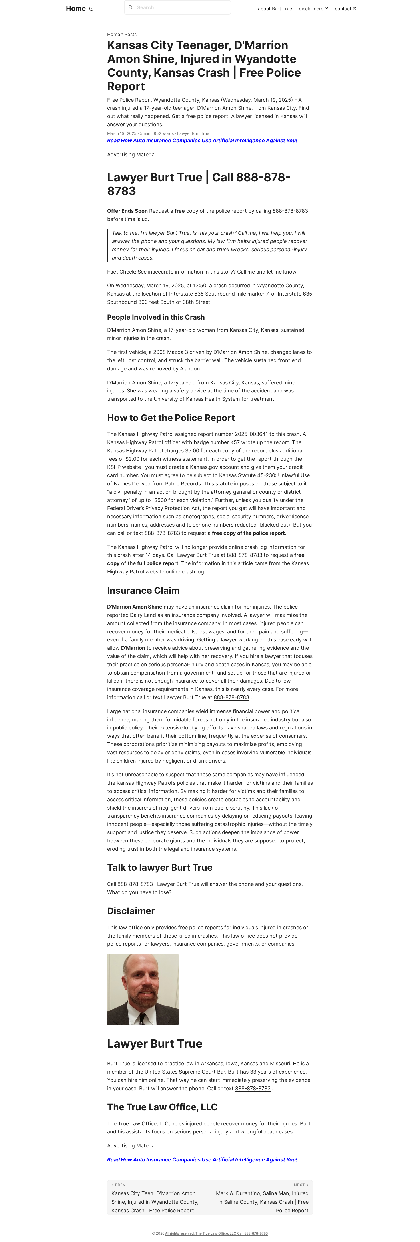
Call (241, 272)
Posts (131, 34)
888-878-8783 (290, 211)
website (154, 572)
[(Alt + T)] (91, 8)
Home (76, 8)
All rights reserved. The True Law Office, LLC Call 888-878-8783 (216, 1233)
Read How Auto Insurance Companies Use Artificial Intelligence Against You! (202, 140)
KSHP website (124, 467)
